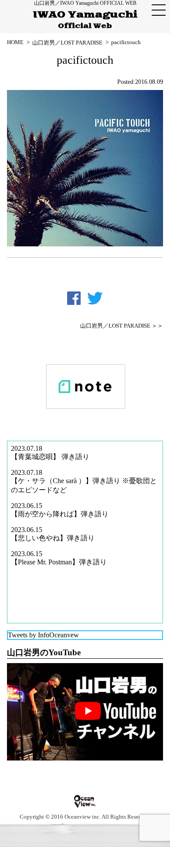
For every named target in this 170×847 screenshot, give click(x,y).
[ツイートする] (95, 298)
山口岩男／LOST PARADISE (67, 42)
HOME (15, 42)
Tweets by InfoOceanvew (43, 635)
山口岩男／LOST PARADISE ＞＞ (121, 326)
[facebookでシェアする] (74, 298)
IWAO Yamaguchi (85, 20)
